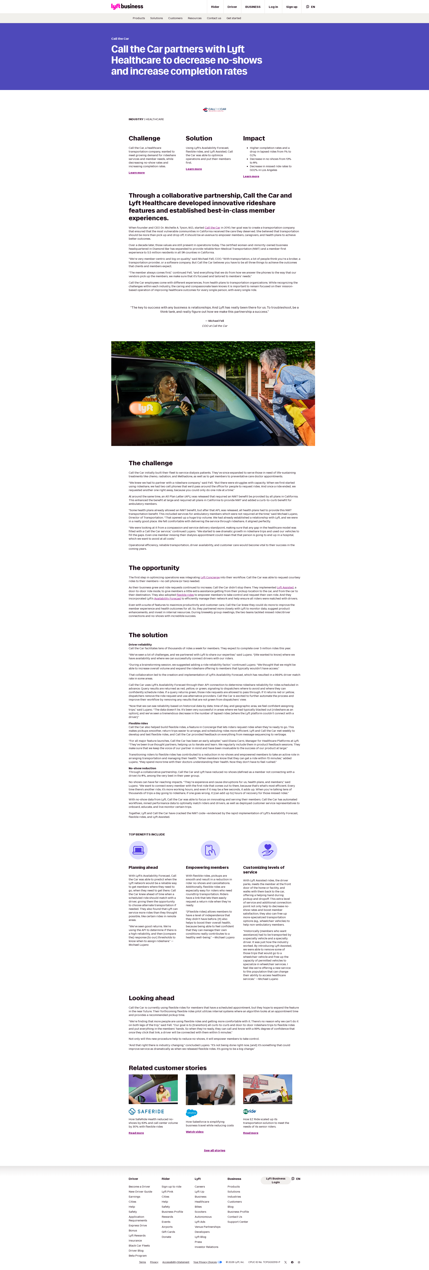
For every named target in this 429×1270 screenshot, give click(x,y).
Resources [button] (195, 18)
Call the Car (212, 228)
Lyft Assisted (285, 587)
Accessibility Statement (175, 1262)
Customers (175, 18)
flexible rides (185, 595)
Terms (142, 1262)
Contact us (214, 18)
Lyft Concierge (210, 577)
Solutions (156, 18)
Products (139, 18)
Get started (234, 18)
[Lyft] (127, 7)
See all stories (214, 1150)
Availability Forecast (167, 598)
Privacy (154, 1262)
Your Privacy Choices (205, 1262)
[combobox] (310, 7)
